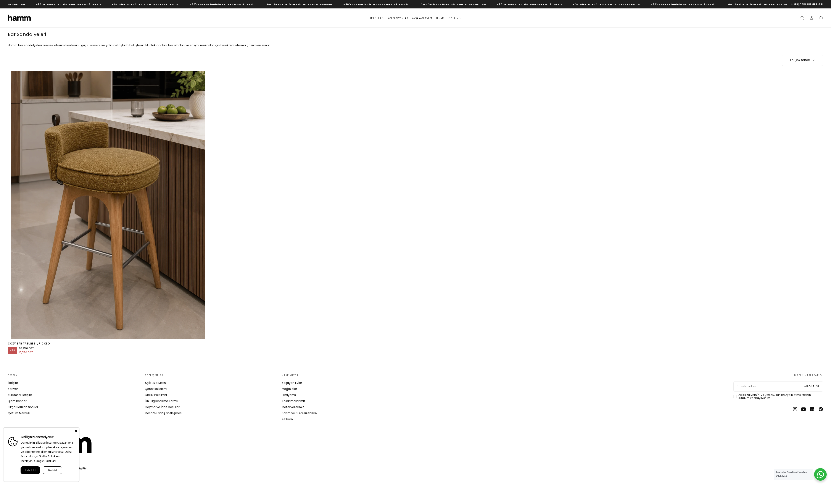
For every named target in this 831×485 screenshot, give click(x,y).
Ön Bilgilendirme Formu (161, 401)
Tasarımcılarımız (293, 401)
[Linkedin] (812, 409)
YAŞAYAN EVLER (422, 18)
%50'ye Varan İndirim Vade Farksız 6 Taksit (50, 4)
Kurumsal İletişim (20, 395)
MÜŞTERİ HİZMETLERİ (808, 4)
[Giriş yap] (812, 18)
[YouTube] (803, 409)
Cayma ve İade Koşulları (162, 407)
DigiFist (82, 468)
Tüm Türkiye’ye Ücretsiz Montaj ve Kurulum (127, 4)
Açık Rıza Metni (155, 383)
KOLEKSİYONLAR (398, 18)
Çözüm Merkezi (19, 413)
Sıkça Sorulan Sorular (23, 407)
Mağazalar (289, 389)
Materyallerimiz (293, 407)
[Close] (76, 431)
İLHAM (440, 18)
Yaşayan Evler (292, 383)
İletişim (13, 383)
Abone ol (812, 386)
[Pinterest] (820, 409)
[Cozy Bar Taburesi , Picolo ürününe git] (108, 204)
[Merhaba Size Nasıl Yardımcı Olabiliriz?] (820, 474)
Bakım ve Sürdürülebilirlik (299, 413)
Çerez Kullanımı (156, 389)
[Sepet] (821, 18)
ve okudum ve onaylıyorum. (775, 396)
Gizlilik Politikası (156, 395)
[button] (802, 18)
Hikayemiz (289, 395)
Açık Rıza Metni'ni (749, 395)
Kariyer (13, 389)
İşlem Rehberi (17, 401)
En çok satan (800, 60)
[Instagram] (795, 409)
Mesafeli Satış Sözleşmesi (163, 413)
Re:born (287, 419)
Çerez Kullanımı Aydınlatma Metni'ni (788, 395)
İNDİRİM (453, 18)
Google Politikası (45, 461)
